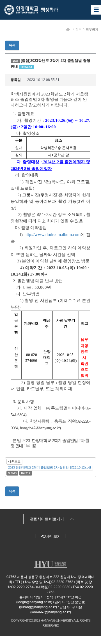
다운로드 (14, 461)
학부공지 (92, 29)
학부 (78, 29)
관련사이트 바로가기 (47, 519)
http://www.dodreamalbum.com (52, 234)
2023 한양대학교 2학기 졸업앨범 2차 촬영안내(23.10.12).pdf (49, 467)
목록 (12, 45)
